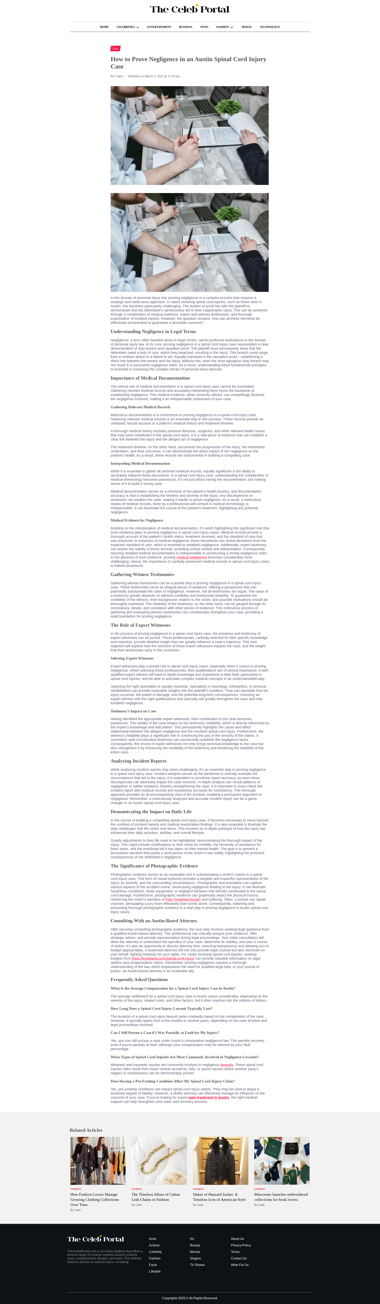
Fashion (222, 27)
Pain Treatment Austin (183, 899)
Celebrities (126, 27)
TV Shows (197, 1265)
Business (185, 27)
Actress (154, 1245)
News (204, 27)
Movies (195, 1252)
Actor (152, 1238)
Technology (270, 27)
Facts (153, 1265)
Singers (195, 1258)
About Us (237, 1238)
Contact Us (239, 1258)
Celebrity (155, 1252)
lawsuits (226, 1065)
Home (104, 27)
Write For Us (240, 1265)
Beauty (195, 1245)
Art (192, 1238)
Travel (246, 27)
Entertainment (159, 27)
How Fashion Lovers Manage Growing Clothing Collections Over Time (94, 1199)
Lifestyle (155, 1271)
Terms (235, 1252)
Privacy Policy (241, 1245)
